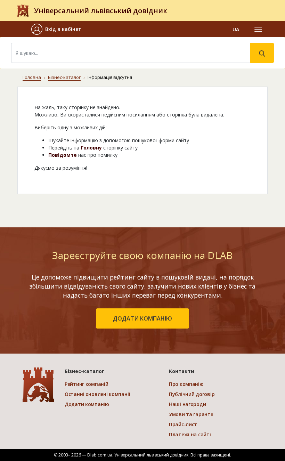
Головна (32, 77)
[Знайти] (262, 53)
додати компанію (142, 318)
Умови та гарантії (191, 414)
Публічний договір (191, 394)
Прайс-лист (183, 424)
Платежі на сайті (190, 434)
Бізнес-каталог (64, 77)
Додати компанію (87, 404)
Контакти (181, 371)
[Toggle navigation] (258, 29)
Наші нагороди (187, 404)
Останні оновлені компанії (97, 394)
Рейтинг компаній (86, 384)
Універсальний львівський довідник (100, 10)
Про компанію (186, 384)
